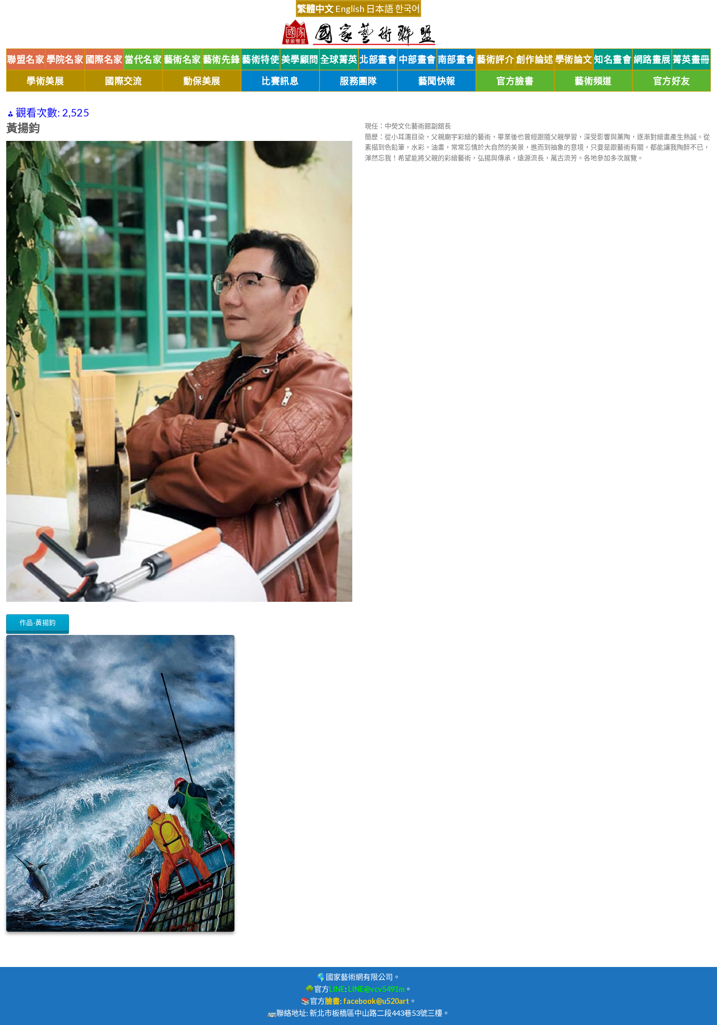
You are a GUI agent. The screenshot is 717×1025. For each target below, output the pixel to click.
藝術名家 (182, 59)
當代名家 (143, 59)
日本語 (379, 8)
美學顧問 (300, 59)
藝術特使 (260, 59)
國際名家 (104, 59)
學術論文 (574, 59)
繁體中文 (315, 8)
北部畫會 (378, 59)
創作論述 (535, 59)
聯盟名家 (25, 59)
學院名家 (65, 59)
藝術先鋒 (221, 59)
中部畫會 (417, 59)
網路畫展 (652, 59)
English (349, 8)
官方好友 (671, 80)
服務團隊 (358, 80)
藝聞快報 (437, 80)
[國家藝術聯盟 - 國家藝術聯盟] (358, 33)
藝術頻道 (593, 80)
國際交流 (123, 80)
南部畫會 (456, 59)
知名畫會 (613, 59)
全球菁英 (339, 59)
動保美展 (202, 80)
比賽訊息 (280, 80)
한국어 (407, 8)
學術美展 (45, 80)
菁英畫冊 (691, 59)
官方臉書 (515, 80)
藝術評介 (495, 59)
